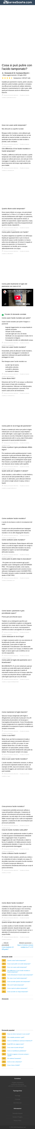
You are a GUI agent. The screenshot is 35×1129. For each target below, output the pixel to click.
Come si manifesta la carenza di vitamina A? (19, 1040)
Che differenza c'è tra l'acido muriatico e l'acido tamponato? (18, 971)
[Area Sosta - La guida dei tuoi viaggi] (17, 4)
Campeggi (17, 1099)
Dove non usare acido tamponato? (17, 967)
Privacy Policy (17, 1120)
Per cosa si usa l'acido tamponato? (17, 978)
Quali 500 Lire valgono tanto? (15, 1044)
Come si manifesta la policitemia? (16, 1050)
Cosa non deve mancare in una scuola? (18, 1034)
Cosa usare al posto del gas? (15, 1047)
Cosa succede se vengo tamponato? (17, 991)
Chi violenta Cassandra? (14, 1058)
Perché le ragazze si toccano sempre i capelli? (18, 1054)
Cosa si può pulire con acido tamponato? (19, 964)
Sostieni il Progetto (17, 1117)
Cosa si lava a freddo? (13, 1065)
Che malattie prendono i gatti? (15, 1037)
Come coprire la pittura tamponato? (17, 988)
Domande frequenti (17, 1113)
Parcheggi (17, 1095)
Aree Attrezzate (17, 1102)
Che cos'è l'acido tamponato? (15, 985)
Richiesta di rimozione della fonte (11, 95)
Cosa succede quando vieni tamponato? (18, 981)
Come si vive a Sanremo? (14, 1061)
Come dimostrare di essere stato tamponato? (20, 974)
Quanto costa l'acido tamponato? (16, 960)
